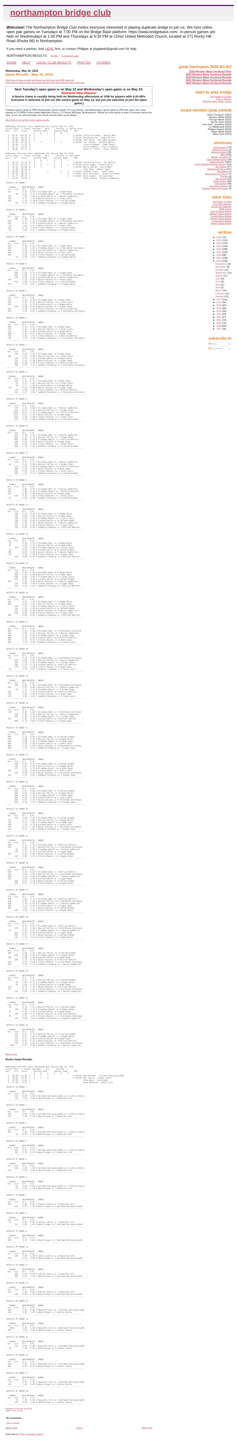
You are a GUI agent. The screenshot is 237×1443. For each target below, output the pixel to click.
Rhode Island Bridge (221, 223)
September (221, 273)
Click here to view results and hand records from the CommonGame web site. (45, 82)
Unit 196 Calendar (222, 204)
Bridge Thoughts (219, 157)
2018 (219, 261)
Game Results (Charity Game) (210, 164)
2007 (219, 329)
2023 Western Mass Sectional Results (209, 80)
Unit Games (221, 183)
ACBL (54, 55)
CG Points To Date (222, 202)
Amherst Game (220, 150)
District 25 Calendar (221, 206)
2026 (219, 237)
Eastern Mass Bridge (221, 218)
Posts (214, 344)
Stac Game (221, 179)
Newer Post (11, 1428)
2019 (219, 258)
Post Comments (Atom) (31, 1434)
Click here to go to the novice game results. (27, 120)
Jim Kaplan (221, 167)
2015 (219, 305)
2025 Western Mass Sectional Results (209, 74)
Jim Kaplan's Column (221, 96)
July (217, 279)
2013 (219, 311)
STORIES (103, 62)
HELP (26, 62)
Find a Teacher (224, 99)
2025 (219, 240)
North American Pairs (216, 174)
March (218, 290)
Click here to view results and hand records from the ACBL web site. (39, 80)
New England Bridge (221, 211)
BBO (223, 154)
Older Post (147, 1428)
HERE (49, 49)
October (219, 270)
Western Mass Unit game (215, 188)
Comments (216, 348)
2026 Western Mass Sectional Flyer (210, 71)
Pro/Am (224, 176)
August (219, 276)
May (217, 284)
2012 (219, 314)
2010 (219, 320)
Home (79, 1428)
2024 (219, 243)
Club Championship (217, 159)
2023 (219, 246)
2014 (219, 308)
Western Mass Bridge (221, 214)
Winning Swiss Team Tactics (217, 101)
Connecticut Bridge (222, 221)
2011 (219, 317)
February (220, 293)
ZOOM (11, 62)
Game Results (17, 1410)
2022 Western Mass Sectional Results (209, 83)
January (219, 296)
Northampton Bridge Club (60, 12)
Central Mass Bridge (221, 216)
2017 (219, 299)
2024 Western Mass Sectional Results (209, 77)
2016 (219, 302)
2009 (219, 323)
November (221, 267)
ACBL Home (225, 209)
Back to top (11, 1054)
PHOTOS (84, 62)
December (221, 264)
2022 (219, 249)
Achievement (220, 147)
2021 (219, 252)
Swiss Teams (220, 181)
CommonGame (70, 55)
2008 (219, 326)
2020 (219, 255)
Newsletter (222, 171)
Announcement (219, 152)
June (218, 281)
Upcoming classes (218, 186)
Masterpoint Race (216, 169)
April (218, 287)
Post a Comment (12, 1423)
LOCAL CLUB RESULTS (53, 62)
